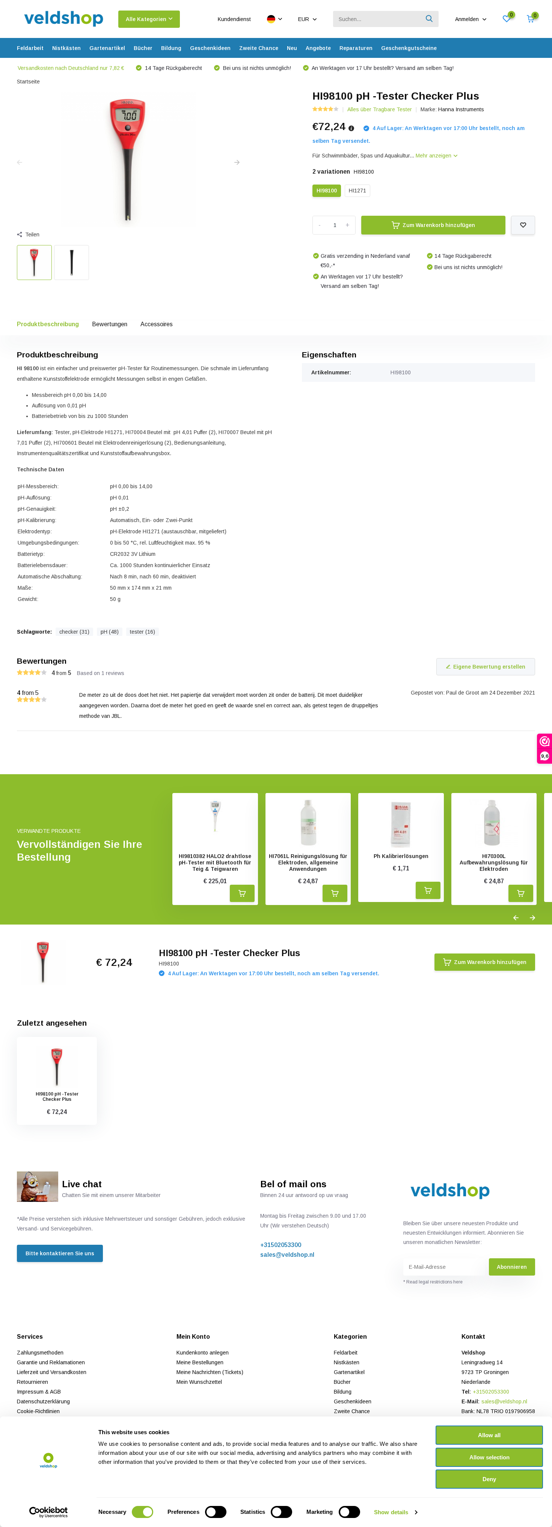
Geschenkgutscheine (409, 48)
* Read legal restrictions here (433, 1282)
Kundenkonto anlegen (202, 1353)
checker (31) (74, 632)
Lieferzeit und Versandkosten (51, 1372)
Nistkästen (66, 48)
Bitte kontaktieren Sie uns (60, 1253)
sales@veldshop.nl (287, 1255)
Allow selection (489, 1457)
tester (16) (142, 632)
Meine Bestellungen (199, 1362)
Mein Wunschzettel (199, 1382)
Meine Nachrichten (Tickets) (209, 1372)
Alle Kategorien (146, 19)
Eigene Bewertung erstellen (489, 667)
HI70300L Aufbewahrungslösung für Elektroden (494, 862)
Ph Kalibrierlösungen (401, 856)
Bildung (171, 48)
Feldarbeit (30, 48)
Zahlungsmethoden (40, 1353)
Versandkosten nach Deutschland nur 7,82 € (71, 68)
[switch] (215, 1512)
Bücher (143, 48)
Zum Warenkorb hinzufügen (439, 225)
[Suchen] (429, 19)
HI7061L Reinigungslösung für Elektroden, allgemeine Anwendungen (308, 862)
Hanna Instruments (461, 109)
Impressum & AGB (39, 1392)
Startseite (28, 82)
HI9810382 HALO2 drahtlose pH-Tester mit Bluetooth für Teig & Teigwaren (215, 862)
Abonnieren (512, 1267)
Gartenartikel (107, 48)
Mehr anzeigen (434, 156)
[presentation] (19, 163)
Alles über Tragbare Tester (379, 109)
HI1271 (357, 191)
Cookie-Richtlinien (38, 1411)
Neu (292, 48)
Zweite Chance (258, 48)
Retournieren (32, 1382)
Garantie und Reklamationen (51, 1362)
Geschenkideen (210, 48)
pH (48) (110, 632)
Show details (391, 1512)
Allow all (489, 1435)
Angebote (318, 48)
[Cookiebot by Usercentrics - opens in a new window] (48, 1512)
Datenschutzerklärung (43, 1401)
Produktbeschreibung (48, 324)
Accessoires (156, 324)
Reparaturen (356, 48)
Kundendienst (234, 19)
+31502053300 (280, 1245)
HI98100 (327, 191)
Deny (489, 1479)
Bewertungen (109, 324)
